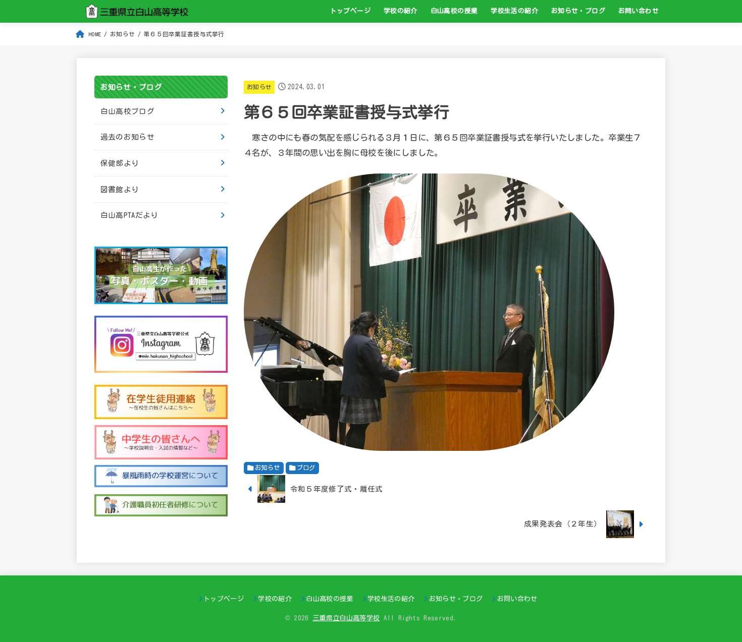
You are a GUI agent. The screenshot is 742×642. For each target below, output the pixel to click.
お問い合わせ (638, 11)
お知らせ (259, 87)
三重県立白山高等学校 (346, 618)
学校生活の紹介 (514, 11)
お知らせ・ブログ (578, 11)
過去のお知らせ (127, 137)
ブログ (306, 467)
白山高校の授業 (454, 11)
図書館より (119, 189)
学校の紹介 (400, 11)
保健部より (119, 163)
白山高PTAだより (129, 215)
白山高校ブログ (127, 111)
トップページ (350, 11)
